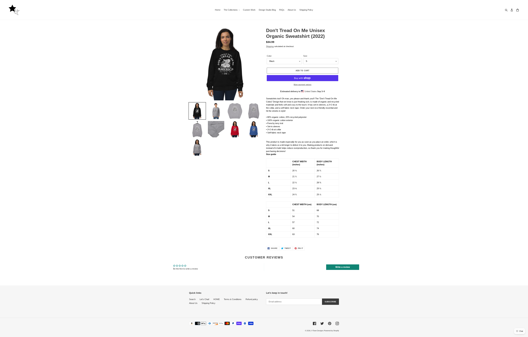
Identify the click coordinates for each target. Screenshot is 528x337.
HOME (216, 299)
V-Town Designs (317, 331)
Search (192, 299)
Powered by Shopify (331, 331)
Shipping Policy (208, 303)
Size (305, 56)
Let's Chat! (204, 299)
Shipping (270, 46)
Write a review (342, 267)
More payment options (302, 85)
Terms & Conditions (232, 299)
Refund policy (252, 299)
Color (269, 56)
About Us (193, 303)
